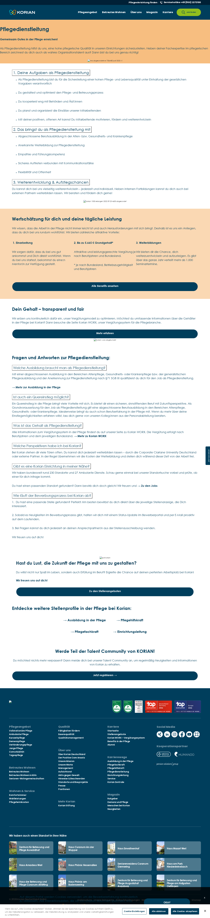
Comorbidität (16, 751)
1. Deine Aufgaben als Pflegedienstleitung (51, 72)
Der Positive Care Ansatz (71, 757)
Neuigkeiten (113, 809)
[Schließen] (205, 911)
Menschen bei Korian (118, 805)
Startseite (113, 730)
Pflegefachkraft (116, 764)
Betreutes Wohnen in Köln (22, 775)
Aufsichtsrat (65, 771)
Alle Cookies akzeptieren (185, 911)
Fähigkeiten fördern (69, 730)
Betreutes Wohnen (19, 771)
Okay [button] (167, 902)
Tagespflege (16, 755)
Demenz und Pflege (117, 802)
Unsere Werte (65, 764)
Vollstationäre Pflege (20, 730)
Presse (61, 785)
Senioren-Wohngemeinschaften (26, 778)
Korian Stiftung (66, 805)
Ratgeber (112, 798)
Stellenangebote (116, 734)
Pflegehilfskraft (115, 768)
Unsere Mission (66, 761)
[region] (105, 911)
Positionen (64, 789)
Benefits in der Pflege (118, 741)
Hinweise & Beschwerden (71, 778)
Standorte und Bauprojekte (73, 782)
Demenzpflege (17, 741)
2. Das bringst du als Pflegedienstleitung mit (51, 129)
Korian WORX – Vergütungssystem (126, 737)
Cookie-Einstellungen (134, 911)
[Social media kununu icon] (197, 734)
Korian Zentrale (115, 782)
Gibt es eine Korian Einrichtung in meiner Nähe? (51, 466)
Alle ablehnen (159, 911)
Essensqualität (66, 734)
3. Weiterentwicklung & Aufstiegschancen (51, 182)
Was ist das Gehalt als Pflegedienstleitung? (47, 425)
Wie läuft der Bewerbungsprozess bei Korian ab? (52, 495)
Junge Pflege (16, 748)
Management (65, 768)
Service (111, 778)
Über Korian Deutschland (71, 754)
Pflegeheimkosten (19, 802)
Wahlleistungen (17, 798)
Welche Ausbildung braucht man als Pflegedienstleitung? (59, 368)
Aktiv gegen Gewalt (68, 775)
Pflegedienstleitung (118, 771)
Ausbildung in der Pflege (120, 761)
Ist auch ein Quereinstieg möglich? (41, 397)
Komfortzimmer (17, 795)
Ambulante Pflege (18, 734)
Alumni (111, 744)
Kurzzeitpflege (17, 737)
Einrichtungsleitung (117, 775)
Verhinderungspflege (20, 744)
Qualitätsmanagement (71, 737)
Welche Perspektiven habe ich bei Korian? (47, 446)
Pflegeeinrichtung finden (143, 2)
